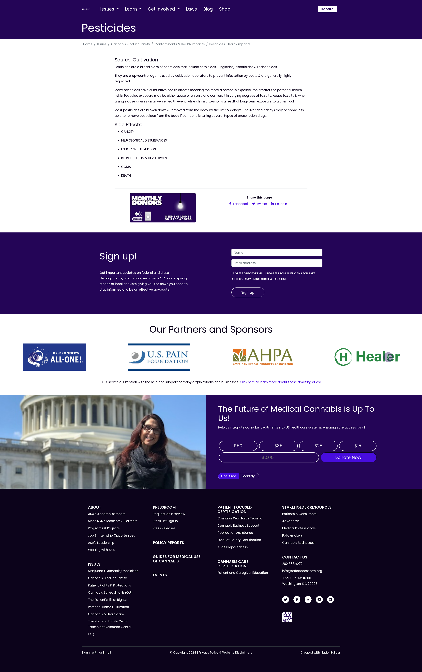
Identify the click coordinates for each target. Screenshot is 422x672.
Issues (107, 9)
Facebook (240, 204)
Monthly (248, 476)
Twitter (261, 204)
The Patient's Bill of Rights (107, 600)
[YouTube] (319, 599)
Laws (191, 9)
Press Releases (164, 528)
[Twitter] (285, 599)
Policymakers (292, 535)
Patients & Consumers (299, 514)
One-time (228, 476)
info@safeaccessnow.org (302, 571)
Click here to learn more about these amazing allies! (280, 382)
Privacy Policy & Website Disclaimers (225, 652)
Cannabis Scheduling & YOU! (110, 592)
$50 (238, 446)
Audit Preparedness (232, 547)
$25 (318, 446)
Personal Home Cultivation (108, 607)
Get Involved (162, 9)
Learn (131, 9)
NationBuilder (330, 652)
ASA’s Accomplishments (106, 514)
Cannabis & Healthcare (106, 614)
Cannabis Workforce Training (239, 518)
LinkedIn (280, 204)
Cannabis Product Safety (130, 44)
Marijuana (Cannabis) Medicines (113, 571)
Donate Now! (348, 457)
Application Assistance (235, 532)
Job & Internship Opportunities (111, 535)
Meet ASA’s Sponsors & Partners (112, 521)
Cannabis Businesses (298, 543)
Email (107, 652)
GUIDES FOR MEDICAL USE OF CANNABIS (176, 559)
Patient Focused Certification (234, 509)
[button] (33, 357)
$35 (278, 446)
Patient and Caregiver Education (242, 573)
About (94, 507)
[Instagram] (308, 599)
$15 (357, 446)
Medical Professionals (299, 528)
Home (87, 44)
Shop (224, 9)
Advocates (291, 521)
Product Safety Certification (239, 540)
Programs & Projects (104, 528)
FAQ (91, 634)
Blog (208, 9)
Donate (327, 9)
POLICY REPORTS (168, 542)
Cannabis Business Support (238, 525)
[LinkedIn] (330, 599)
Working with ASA (101, 550)
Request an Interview (169, 514)
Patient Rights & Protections (109, 585)
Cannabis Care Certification (232, 564)
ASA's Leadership (101, 543)
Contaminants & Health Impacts (180, 44)
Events (160, 575)
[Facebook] (296, 599)
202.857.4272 (292, 564)
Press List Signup (165, 521)
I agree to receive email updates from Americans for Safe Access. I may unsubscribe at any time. (273, 276)
